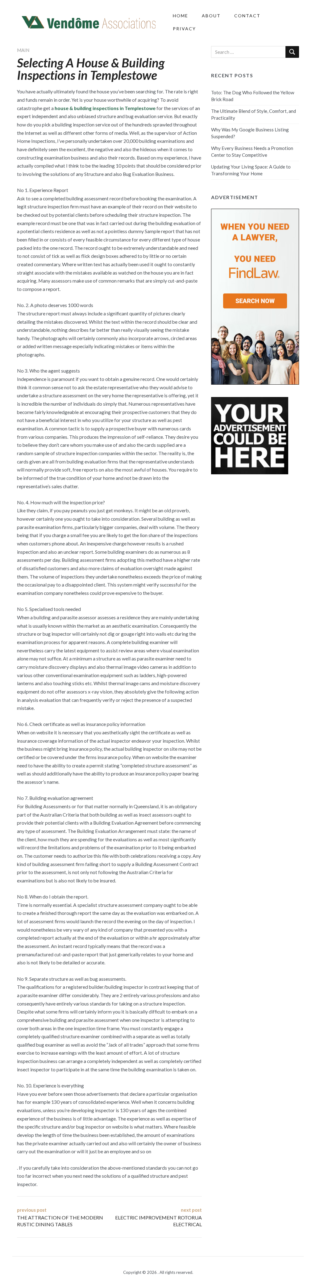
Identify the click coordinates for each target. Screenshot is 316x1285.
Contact (247, 15)
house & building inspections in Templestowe (105, 108)
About (211, 15)
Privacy (184, 28)
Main (23, 50)
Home (180, 15)
